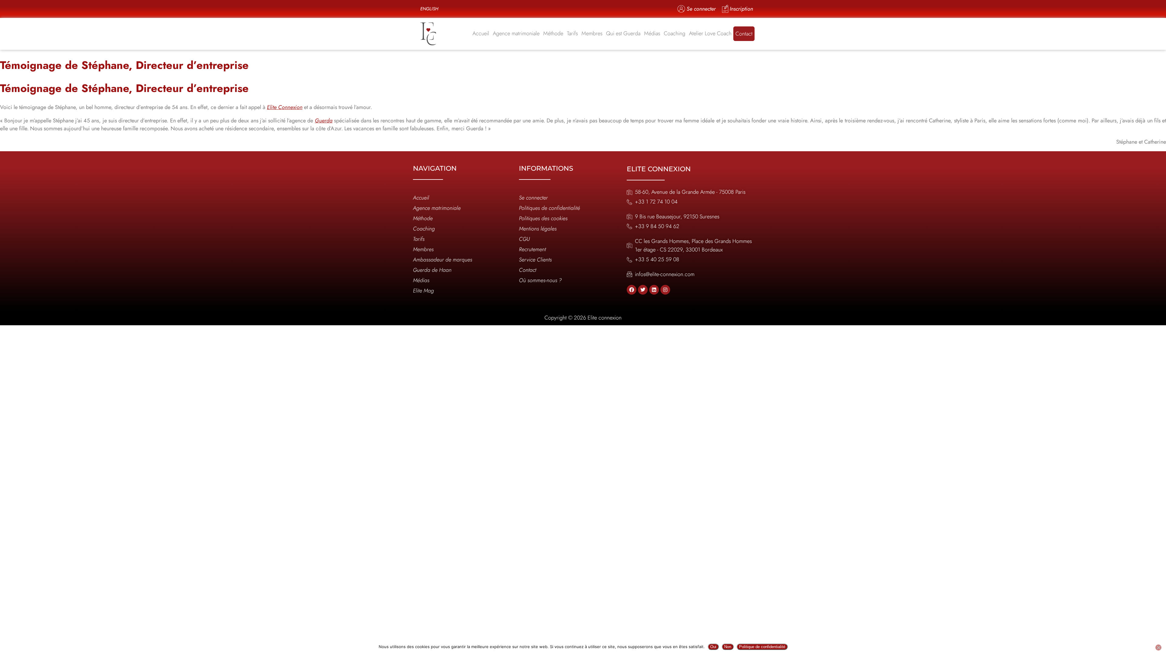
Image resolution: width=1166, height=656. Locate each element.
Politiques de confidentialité (549, 208)
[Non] (1158, 647)
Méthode (553, 33)
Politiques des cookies (543, 218)
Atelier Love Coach (710, 33)
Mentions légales (538, 229)
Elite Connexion (284, 107)
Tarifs (572, 33)
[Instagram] (665, 290)
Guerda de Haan (432, 270)
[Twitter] (643, 290)
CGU (524, 239)
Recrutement (532, 249)
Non (727, 646)
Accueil (480, 33)
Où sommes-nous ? (540, 280)
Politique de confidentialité (762, 646)
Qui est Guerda (623, 33)
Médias (652, 33)
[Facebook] (631, 290)
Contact (743, 34)
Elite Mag (423, 291)
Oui (713, 646)
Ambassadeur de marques (442, 260)
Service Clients (535, 260)
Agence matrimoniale (516, 33)
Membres (591, 33)
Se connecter (533, 198)
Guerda (323, 121)
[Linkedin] (654, 290)
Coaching (674, 33)
